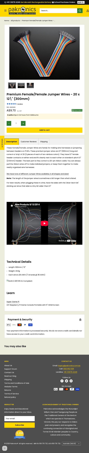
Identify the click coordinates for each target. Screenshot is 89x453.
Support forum (10, 369)
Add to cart (44, 130)
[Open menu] (5, 10)
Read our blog (10, 376)
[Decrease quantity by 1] (9, 123)
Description (11, 141)
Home (6, 20)
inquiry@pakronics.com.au (69, 365)
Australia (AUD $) (69, 444)
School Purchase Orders (64, 2)
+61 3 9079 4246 (13, 2)
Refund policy (10, 397)
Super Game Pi (13, 301)
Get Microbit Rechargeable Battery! (36, 2)
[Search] (80, 10)
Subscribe (19, 425)
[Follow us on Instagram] (71, 380)
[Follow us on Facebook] (61, 380)
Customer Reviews (29, 141)
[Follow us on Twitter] (66, 380)
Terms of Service (11, 393)
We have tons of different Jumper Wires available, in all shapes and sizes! (38, 174)
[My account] (88, 10)
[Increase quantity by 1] (23, 123)
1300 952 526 (68, 369)
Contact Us (9, 372)
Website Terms (10, 386)
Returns (7, 390)
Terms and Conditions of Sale (16, 383)
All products (15, 20)
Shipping (44, 141)
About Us (8, 365)
